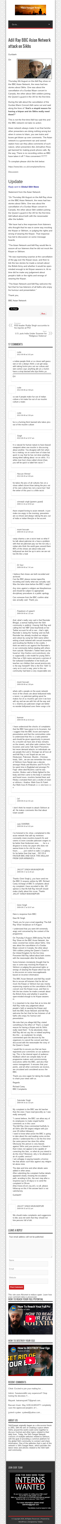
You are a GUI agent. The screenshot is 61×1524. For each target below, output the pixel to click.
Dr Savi (20, 565)
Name (11, 1260)
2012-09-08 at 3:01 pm (25, 354)
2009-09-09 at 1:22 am (25, 613)
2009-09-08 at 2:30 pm (25, 684)
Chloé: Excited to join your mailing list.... (25, 1388)
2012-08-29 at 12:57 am (25, 438)
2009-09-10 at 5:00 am (25, 532)
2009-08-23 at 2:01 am (25, 801)
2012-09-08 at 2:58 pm (25, 390)
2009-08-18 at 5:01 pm (25, 826)
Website (12, 1277)
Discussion (13, 172)
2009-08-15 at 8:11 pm (25, 1208)
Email (11, 1269)
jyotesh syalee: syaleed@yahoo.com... (25, 1412)
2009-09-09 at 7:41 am (25, 567)
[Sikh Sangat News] (30, 13)
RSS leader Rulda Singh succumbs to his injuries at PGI (31, 325)
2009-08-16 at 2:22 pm (25, 1102)
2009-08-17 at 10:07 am (25, 907)
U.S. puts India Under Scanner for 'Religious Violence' (31, 333)
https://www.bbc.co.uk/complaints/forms (26, 166)
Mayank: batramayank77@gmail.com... (25, 1400)
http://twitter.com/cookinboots (33, 653)
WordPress (23, 1522)
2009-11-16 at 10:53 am (25, 504)
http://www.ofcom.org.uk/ (24, 1186)
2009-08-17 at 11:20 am (25, 872)
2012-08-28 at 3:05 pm (25, 476)
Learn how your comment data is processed (30, 1296)
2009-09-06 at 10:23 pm (25, 720)
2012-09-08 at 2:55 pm (25, 415)
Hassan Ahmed (23, 474)
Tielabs (40, 1522)
